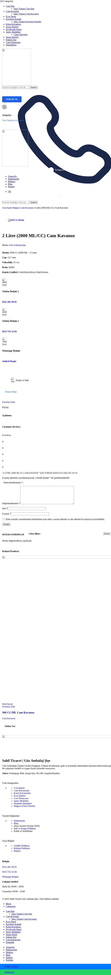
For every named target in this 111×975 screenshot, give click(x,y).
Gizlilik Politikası (21, 846)
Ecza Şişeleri (19, 795)
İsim (5, 508)
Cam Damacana (21, 798)
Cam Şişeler (19, 788)
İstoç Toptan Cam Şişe (24, 8)
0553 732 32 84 (9, 331)
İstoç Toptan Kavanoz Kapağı (27, 21)
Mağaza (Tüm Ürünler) (24, 806)
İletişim (17, 851)
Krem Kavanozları (22, 793)
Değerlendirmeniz (11, 503)
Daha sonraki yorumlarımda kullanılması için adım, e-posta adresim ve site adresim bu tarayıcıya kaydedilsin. (55, 519)
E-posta (6, 514)
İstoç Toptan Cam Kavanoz (26, 14)
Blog (16, 823)
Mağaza (16, 208)
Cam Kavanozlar (21, 790)
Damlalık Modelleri (23, 803)
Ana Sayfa (7, 208)
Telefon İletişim (11, 966)
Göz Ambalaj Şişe (17, 245)
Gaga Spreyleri (20, 34)
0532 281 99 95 (9, 302)
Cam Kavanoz (27, 208)
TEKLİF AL (12, 99)
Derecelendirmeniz (13, 482)
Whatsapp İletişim (10, 877)
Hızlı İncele (7, 704)
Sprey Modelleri (21, 801)
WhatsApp (9, 972)
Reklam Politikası (22, 848)
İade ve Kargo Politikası (25, 828)
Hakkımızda (19, 820)
